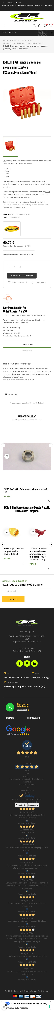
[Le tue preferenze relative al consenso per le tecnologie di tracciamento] (49, 1006)
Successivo (33, 805)
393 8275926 (15, 333)
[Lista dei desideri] (45, 25)
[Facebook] (20, 663)
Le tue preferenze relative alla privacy (28, 1003)
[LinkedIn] (34, 663)
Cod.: (5, 217)
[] (48, 501)
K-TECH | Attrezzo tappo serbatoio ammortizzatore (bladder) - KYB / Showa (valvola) (38, 554)
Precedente (21, 805)
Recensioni (27, 350)
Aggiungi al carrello (22, 275)
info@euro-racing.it (14, 327)
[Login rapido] (4, 2)
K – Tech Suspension (20, 214)
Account (9, 3)
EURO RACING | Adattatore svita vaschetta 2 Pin (25, 490)
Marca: (6, 214)
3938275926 (22, 710)
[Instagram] (27, 663)
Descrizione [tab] (27, 344)
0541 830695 (10, 330)
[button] (27, 33)
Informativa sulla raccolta (15, 1008)
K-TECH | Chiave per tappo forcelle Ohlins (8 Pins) (14, 551)
